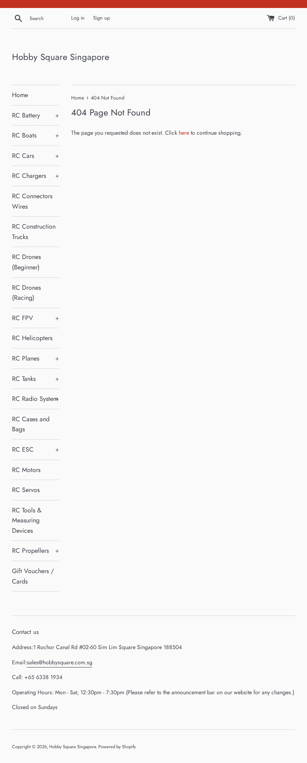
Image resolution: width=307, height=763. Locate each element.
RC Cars (35, 155)
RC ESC (35, 449)
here (184, 133)
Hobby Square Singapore (60, 57)
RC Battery (35, 115)
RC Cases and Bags (31, 424)
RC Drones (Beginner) (26, 262)
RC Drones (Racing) (26, 293)
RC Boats (35, 135)
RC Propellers (35, 550)
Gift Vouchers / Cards (33, 576)
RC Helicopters (32, 338)
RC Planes (35, 358)
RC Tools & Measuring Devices (27, 520)
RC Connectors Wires (32, 201)
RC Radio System (35, 398)
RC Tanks (35, 378)
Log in (78, 18)
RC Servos (26, 489)
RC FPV (35, 318)
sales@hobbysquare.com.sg (59, 662)
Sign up (101, 18)
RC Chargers (35, 175)
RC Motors (26, 469)
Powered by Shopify (117, 746)
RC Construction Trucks (34, 231)
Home (20, 95)
